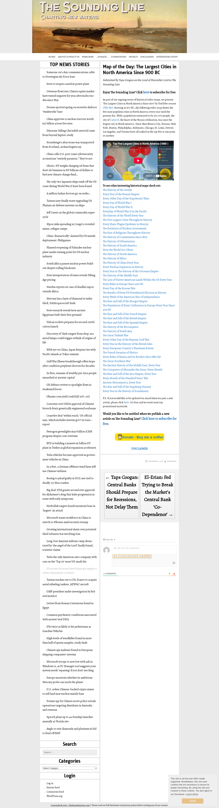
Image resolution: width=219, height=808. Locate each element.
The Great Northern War (117, 361)
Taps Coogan (171, 461)
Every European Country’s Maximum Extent (128, 348)
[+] (149, 556)
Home (52, 56)
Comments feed (55, 791)
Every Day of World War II (118, 207)
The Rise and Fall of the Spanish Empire (125, 323)
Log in (50, 783)
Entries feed (53, 787)
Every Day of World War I (117, 203)
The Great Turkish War (115, 335)
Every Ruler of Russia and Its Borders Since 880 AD (132, 357)
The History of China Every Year (121, 263)
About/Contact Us (68, 56)
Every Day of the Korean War (119, 288)
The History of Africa (114, 258)
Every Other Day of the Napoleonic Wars (126, 198)
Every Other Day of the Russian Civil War (126, 340)
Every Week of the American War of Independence (131, 297)
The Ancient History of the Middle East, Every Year (131, 365)
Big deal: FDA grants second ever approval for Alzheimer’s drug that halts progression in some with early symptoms (68, 494)
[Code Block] (139, 556)
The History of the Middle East (120, 275)
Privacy (133, 56)
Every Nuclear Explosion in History (123, 267)
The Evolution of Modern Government (125, 228)
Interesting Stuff (167, 56)
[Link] (143, 556)
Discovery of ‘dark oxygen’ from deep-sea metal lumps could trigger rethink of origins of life (69, 338)
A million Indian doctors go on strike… (68, 193)
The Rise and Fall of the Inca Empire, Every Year (129, 374)
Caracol (114, 120)
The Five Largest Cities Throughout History (127, 220)
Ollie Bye (108, 108)
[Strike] (125, 556)
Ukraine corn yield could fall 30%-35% (68, 396)
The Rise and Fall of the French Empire (125, 314)
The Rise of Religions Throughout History (126, 233)
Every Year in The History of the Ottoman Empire (131, 271)
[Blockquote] (136, 556)
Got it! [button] (193, 801)
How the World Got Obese (118, 250)
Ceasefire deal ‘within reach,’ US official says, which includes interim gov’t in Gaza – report (67, 420)
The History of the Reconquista (120, 327)
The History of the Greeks (117, 190)
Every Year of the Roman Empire (121, 194)
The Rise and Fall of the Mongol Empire (125, 301)
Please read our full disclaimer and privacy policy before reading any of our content (130, 805)
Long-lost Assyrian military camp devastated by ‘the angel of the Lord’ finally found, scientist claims (67, 545)
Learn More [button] (192, 794)
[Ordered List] (128, 556)
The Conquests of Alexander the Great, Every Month (132, 370)
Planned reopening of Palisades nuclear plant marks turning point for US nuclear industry (66, 252)
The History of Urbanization (119, 241)
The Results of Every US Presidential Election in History (134, 293)
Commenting (118, 56)
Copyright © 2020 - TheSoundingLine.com (70, 805)
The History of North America (120, 254)
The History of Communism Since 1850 (125, 237)
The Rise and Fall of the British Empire (124, 318)
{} (146, 556)
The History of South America (120, 245)
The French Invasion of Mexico (120, 352)
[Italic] (118, 556)
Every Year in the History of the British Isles (127, 344)
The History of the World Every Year (123, 215)
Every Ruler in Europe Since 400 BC (123, 284)
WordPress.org (54, 796)
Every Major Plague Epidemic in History (126, 224)
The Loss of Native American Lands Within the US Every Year (137, 280)
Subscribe (88, 56)
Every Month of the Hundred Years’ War (125, 378)
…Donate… (102, 56)
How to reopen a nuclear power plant (68, 84)
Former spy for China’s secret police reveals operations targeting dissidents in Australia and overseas (69, 705)
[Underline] (121, 556)
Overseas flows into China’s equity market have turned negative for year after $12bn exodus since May (68, 95)
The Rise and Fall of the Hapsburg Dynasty (127, 387)
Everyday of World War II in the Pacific (125, 211)
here (146, 92)
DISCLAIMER (147, 56)
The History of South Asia (117, 331)
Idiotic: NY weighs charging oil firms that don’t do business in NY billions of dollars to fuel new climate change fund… (68, 170)
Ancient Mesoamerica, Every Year (122, 382)
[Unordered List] (132, 556)
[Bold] (114, 556)
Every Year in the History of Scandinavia (125, 391)
